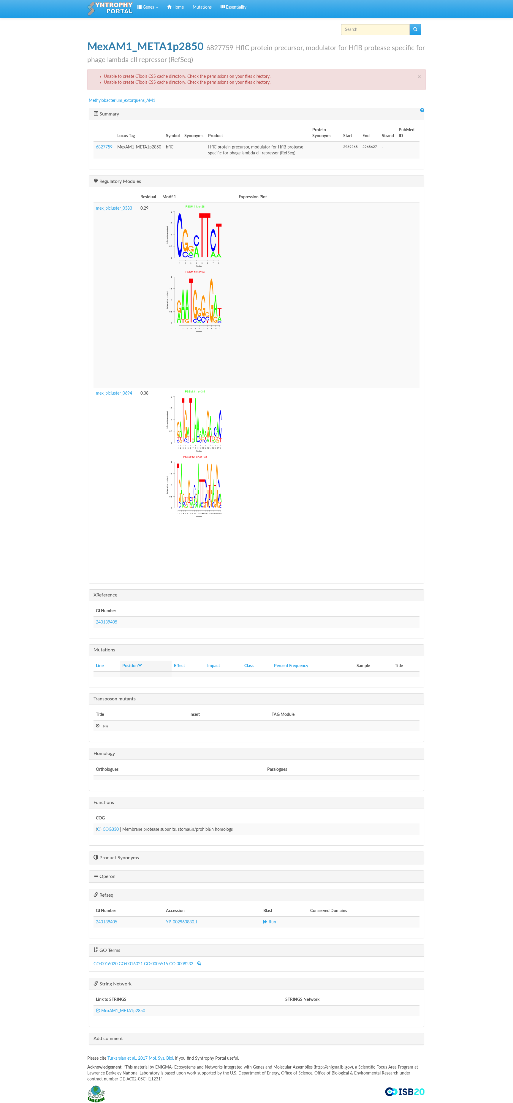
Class (249, 666)
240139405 (106, 622)
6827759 (104, 147)
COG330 (111, 829)
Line (100, 666)
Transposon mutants (115, 699)
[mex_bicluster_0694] (198, 423)
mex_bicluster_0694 (114, 393)
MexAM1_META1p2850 (122, 1011)
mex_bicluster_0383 (114, 208)
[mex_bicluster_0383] (198, 238)
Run (271, 922)
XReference (105, 595)
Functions (104, 802)
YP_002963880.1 (181, 922)
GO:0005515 (156, 964)
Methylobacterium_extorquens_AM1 (122, 101)
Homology (104, 753)
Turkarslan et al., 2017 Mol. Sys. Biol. (141, 1058)
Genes (148, 7)
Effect (179, 666)
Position (130, 666)
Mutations (202, 7)
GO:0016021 (131, 964)
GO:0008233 (181, 964)
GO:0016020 (106, 964)
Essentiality (235, 7)
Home (177, 7)
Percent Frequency (291, 666)
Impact (213, 666)
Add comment (108, 1038)
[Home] (110, 9)
